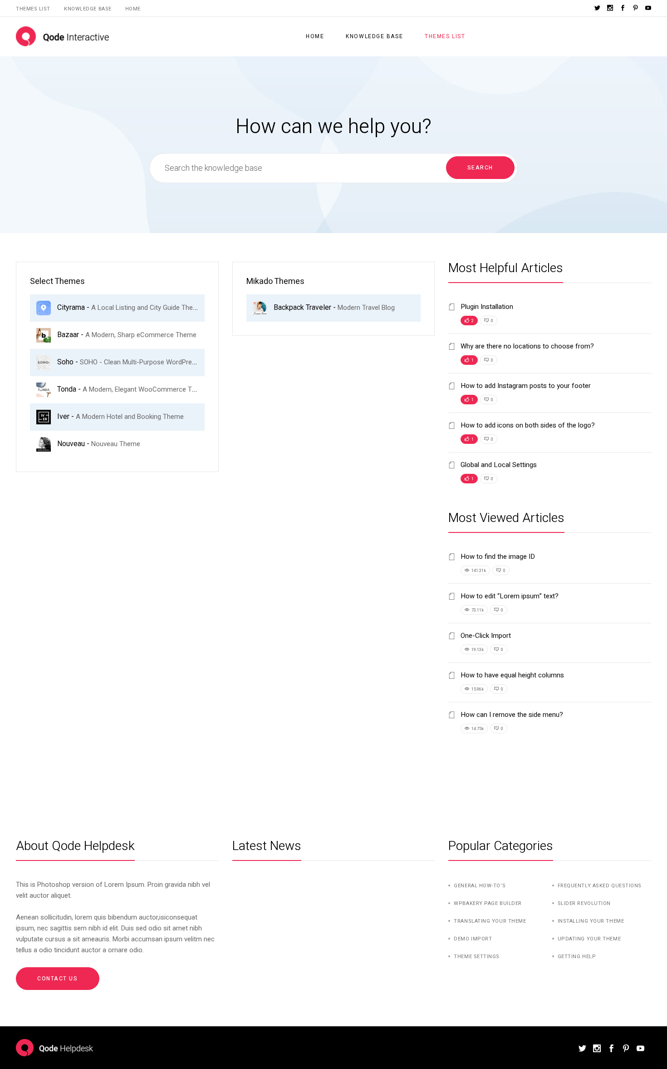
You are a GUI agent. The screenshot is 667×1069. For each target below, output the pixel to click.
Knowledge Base (88, 9)
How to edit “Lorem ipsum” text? (509, 596)
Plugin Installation (486, 307)
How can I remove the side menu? (511, 715)
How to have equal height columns (511, 675)
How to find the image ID (497, 557)
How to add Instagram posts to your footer (525, 386)
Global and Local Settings (498, 465)
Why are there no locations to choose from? (526, 346)
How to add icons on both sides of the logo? (527, 425)
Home (133, 9)
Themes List (33, 9)
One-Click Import (485, 636)
